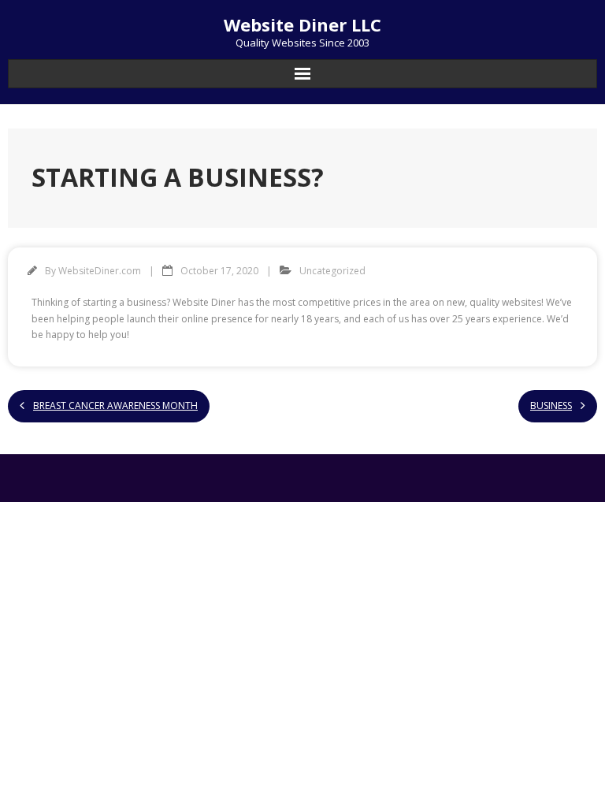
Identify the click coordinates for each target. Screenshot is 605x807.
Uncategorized (332, 270)
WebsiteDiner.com (99, 270)
